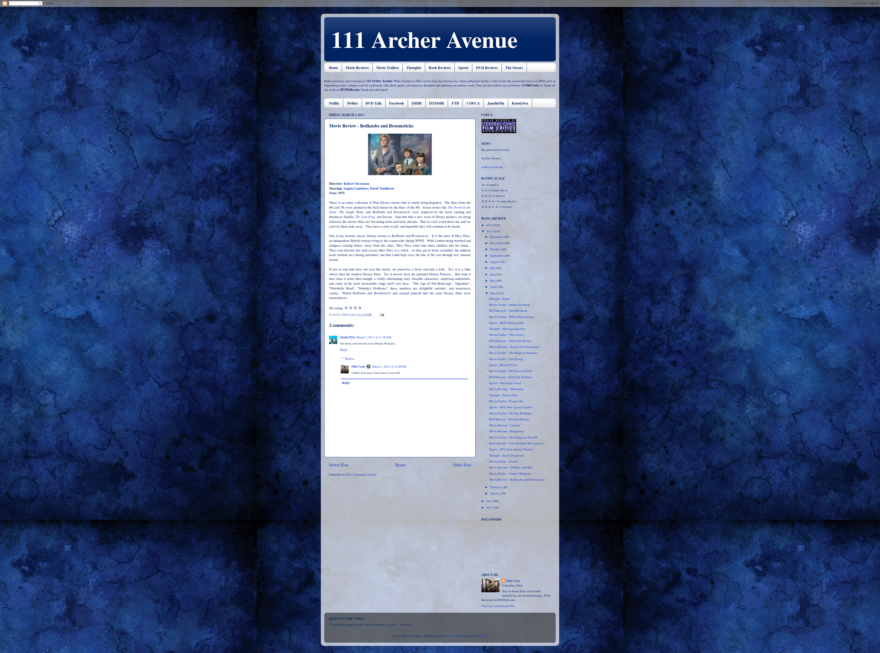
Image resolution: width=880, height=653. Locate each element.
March (494, 293)
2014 (489, 225)
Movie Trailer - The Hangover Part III (513, 437)
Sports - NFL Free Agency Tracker (511, 449)
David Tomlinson (382, 188)
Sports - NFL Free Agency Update (511, 407)
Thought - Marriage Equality (507, 329)
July (493, 268)
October (495, 249)
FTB (455, 103)
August (495, 262)
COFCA (473, 103)
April (494, 287)
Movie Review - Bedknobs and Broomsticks (517, 479)
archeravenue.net (492, 167)
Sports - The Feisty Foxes (505, 383)
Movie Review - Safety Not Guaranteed (514, 347)
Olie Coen (358, 366)
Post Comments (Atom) (361, 474)
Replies (349, 358)
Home (333, 67)
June (493, 274)
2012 (489, 501)
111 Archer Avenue (424, 39)
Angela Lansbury (355, 188)
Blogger (482, 636)
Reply (344, 349)
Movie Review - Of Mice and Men (510, 467)
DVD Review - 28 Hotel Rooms (509, 419)
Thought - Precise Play (503, 395)
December (497, 237)
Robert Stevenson (356, 183)
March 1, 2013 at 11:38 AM (373, 337)
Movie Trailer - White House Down (511, 317)
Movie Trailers (387, 67)
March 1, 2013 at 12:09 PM (389, 366)
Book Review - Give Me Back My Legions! (516, 443)
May (493, 280)
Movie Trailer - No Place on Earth (510, 371)
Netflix (334, 103)
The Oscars (514, 67)
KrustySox (520, 103)
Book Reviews (440, 67)
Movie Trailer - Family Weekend (510, 473)
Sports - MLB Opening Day (506, 323)
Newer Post (338, 465)
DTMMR (436, 103)
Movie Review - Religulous (506, 431)
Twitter (352, 103)
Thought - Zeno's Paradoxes (506, 455)
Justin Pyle (347, 337)
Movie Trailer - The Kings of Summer (513, 353)
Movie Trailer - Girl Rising (506, 359)
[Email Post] (381, 314)
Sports (463, 67)
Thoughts (413, 67)
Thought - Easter (499, 299)
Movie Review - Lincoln (504, 425)
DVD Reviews (487, 67)
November (497, 243)
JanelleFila (495, 103)
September (497, 255)
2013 (489, 231)
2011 (489, 507)
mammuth (452, 636)
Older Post (462, 465)
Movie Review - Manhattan (506, 389)
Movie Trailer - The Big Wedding (510, 413)
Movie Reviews (357, 67)
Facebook (396, 103)
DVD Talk (374, 103)
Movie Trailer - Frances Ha (506, 401)
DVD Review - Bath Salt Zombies (510, 377)
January (495, 493)
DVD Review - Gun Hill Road (508, 311)
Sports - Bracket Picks (503, 365)
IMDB (417, 103)
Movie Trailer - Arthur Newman (509, 305)
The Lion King (365, 216)
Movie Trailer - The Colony (506, 335)
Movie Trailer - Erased (503, 461)
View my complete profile (497, 606)
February (496, 487)
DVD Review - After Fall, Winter (510, 341)
